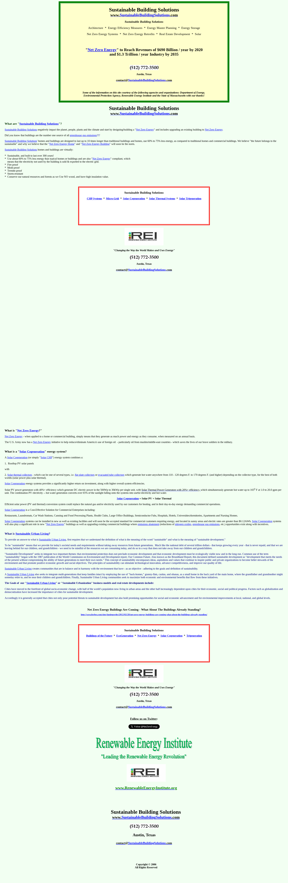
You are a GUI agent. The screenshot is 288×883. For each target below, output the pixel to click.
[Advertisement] (144, 210)
